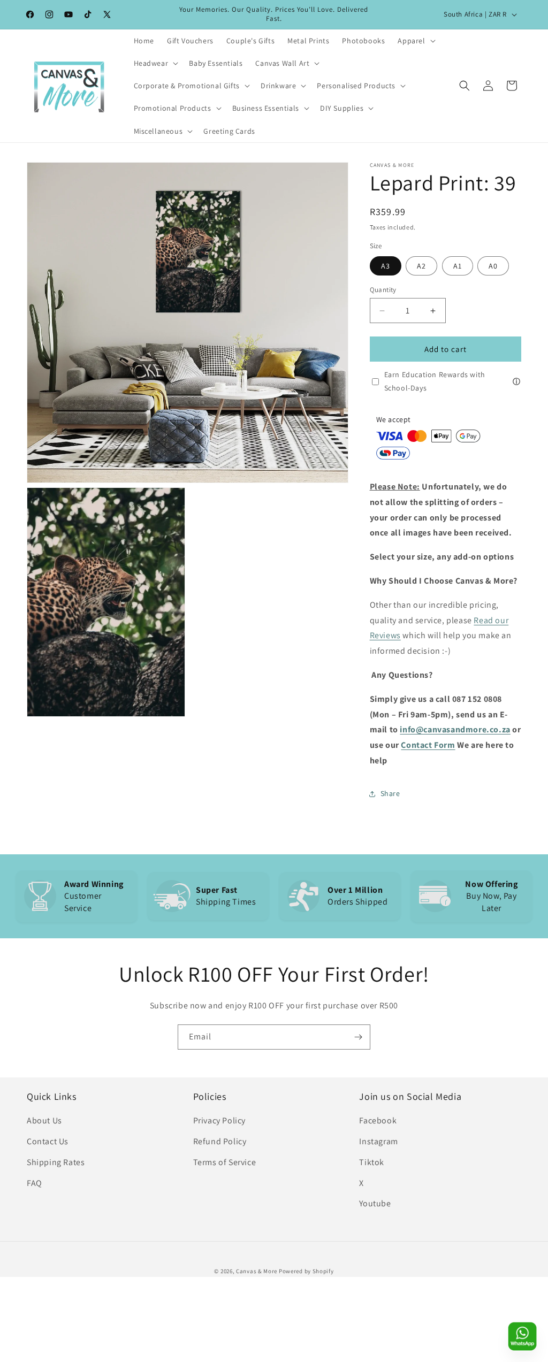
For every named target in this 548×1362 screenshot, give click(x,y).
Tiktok (371, 1162)
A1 (457, 266)
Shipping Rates (56, 1162)
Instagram (378, 1141)
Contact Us (47, 1141)
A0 (493, 266)
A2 (421, 266)
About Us (44, 1120)
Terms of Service (224, 1162)
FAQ (34, 1183)
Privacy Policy (219, 1120)
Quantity (383, 289)
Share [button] (390, 793)
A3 (385, 266)
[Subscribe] (358, 1037)
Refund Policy (220, 1141)
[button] (415, 40)
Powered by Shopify (306, 1271)
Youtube (375, 1203)
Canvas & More (256, 1271)
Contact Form (428, 745)
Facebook (378, 1120)
